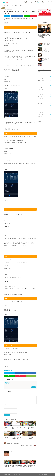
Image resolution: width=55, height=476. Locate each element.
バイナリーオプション (42, 96)
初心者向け (41, 98)
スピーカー (41, 89)
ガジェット (31, 2)
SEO (48, 1)
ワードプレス (37, 2)
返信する (33, 387)
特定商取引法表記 (15, 474)
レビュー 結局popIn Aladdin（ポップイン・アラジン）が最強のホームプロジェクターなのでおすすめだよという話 (46, 50)
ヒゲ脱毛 (40, 103)
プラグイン (41, 114)
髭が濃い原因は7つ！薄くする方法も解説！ (46, 59)
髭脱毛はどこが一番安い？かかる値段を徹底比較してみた (46, 55)
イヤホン (40, 85)
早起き (9, 370)
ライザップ (40, 105)
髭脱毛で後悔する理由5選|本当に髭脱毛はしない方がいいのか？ (46, 64)
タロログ (45, 474)
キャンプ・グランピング (42, 94)
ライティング (40, 107)
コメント (5, 395)
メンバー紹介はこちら (41, 37)
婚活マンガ (40, 116)
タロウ (11, 451)
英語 (39, 121)
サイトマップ (10, 474)
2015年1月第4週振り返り (8, 382)
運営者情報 (5, 474)
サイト (5, 411)
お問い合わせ (43, 2)
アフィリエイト (41, 80)
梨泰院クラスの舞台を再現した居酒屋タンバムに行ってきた (46, 44)
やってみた (26, 2)
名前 (5, 404)
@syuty (11, 454)
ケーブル (40, 87)
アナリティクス (41, 78)
